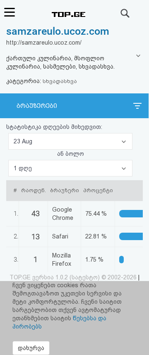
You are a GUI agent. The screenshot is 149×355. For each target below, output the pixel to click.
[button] (70, 141)
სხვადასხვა (60, 81)
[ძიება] (125, 13)
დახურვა (31, 348)
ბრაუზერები (37, 106)
